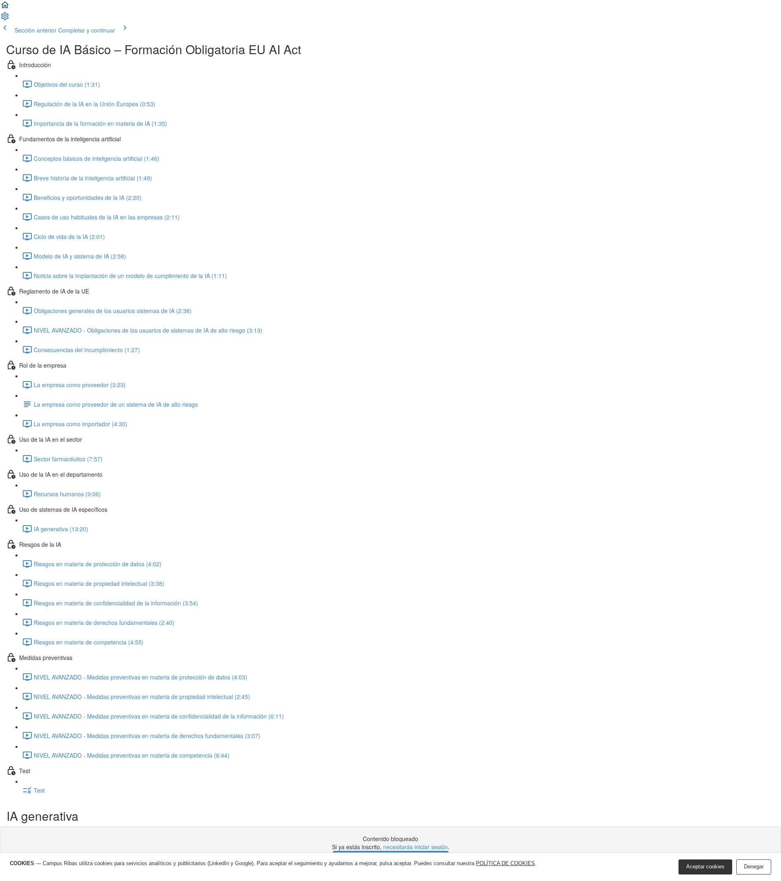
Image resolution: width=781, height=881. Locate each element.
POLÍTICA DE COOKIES (505, 863)
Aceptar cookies (705, 866)
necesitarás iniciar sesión (415, 847)
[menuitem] (5, 19)
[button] (5, 7)
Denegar (754, 866)
